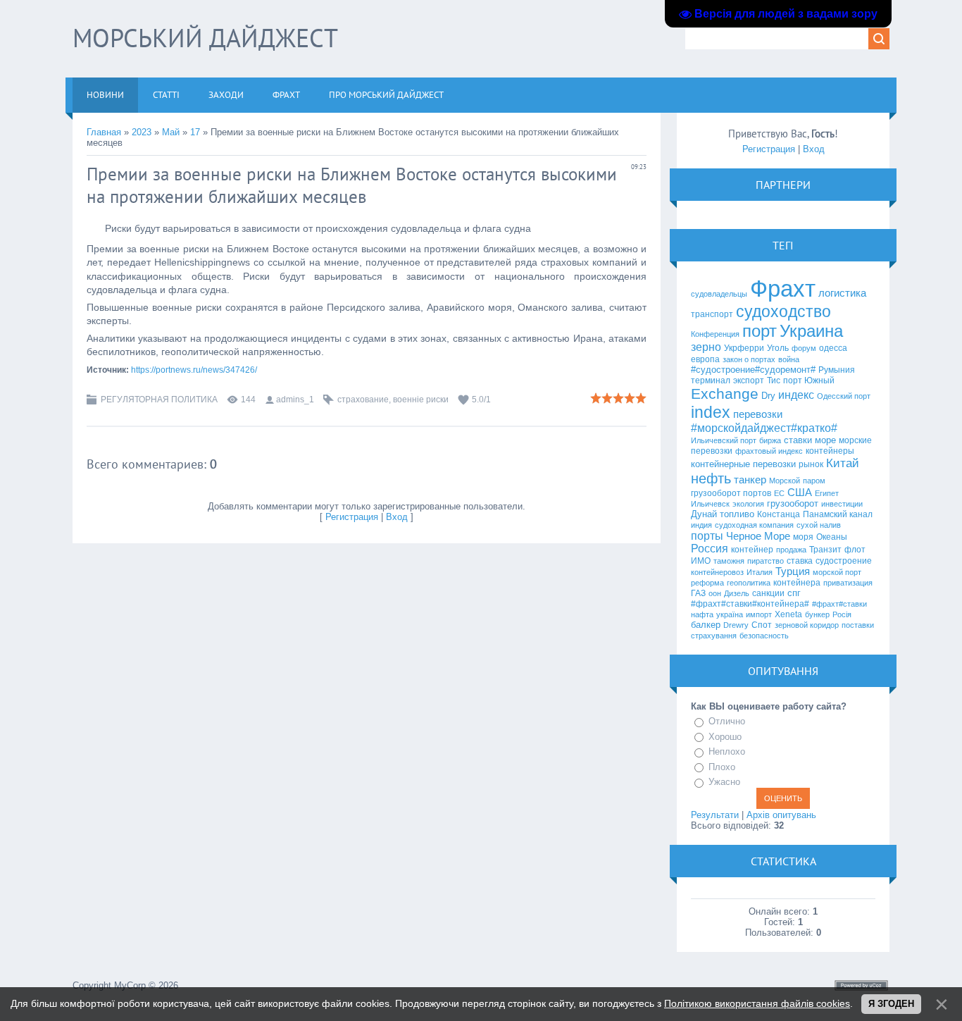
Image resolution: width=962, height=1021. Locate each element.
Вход (397, 517)
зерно (706, 347)
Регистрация (351, 517)
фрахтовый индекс (769, 451)
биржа (770, 440)
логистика (842, 293)
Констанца (778, 514)
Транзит (825, 550)
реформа (707, 582)
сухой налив (819, 525)
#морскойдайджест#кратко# (764, 428)
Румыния (836, 370)
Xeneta (788, 614)
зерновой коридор (807, 625)
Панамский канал (838, 514)
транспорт (712, 314)
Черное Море (758, 536)
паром (814, 480)
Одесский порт (843, 396)
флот (855, 550)
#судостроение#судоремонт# (753, 369)
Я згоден (891, 1003)
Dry (768, 395)
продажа (791, 549)
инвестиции (842, 504)
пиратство (765, 561)
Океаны (831, 537)
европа (705, 359)
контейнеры (830, 451)
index (710, 412)
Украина (811, 330)
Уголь (778, 348)
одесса (833, 348)
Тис (773, 380)
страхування (714, 635)
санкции (768, 593)
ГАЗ (698, 593)
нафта (702, 614)
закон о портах (749, 359)
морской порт (837, 572)
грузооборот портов (731, 493)
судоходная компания (754, 525)
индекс (796, 395)
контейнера (796, 583)
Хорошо (725, 736)
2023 (141, 132)
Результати (715, 815)
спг (794, 593)
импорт (759, 614)
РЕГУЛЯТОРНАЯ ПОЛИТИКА (159, 399)
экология (748, 504)
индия (701, 525)
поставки (858, 625)
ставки (798, 440)
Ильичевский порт (723, 440)
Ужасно (724, 781)
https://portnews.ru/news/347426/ (194, 370)
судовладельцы (719, 294)
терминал (710, 380)
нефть (711, 478)
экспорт (748, 380)
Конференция (715, 334)
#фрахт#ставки (839, 604)
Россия (709, 549)
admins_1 (295, 399)
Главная (104, 132)
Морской (784, 480)
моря (803, 537)
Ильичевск (710, 504)
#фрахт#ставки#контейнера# (750, 604)
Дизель (736, 593)
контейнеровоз (717, 572)
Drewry (736, 625)
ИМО (701, 561)
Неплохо (726, 751)
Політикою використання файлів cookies (757, 1003)
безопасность (764, 635)
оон (714, 593)
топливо (737, 514)
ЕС (779, 493)
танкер (750, 479)
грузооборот (792, 503)
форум (804, 348)
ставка (800, 561)
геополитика (748, 582)
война (788, 359)
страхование (363, 399)
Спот (761, 625)
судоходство (783, 311)
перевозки (757, 414)
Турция (792, 571)
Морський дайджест (205, 37)
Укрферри (744, 348)
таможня (728, 561)
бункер (817, 614)
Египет (827, 493)
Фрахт (783, 289)
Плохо (721, 767)
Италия (760, 572)
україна (729, 614)
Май (171, 132)
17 (195, 132)
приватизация (848, 582)
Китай (842, 463)
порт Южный (809, 380)
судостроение (844, 561)
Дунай (704, 514)
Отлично (726, 721)
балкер (705, 624)
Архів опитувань (781, 815)
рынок (811, 464)
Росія (841, 614)
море (825, 440)
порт (759, 330)
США (799, 492)
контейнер (752, 550)
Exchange (724, 393)
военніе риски (421, 399)
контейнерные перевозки (743, 464)
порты (707, 536)
